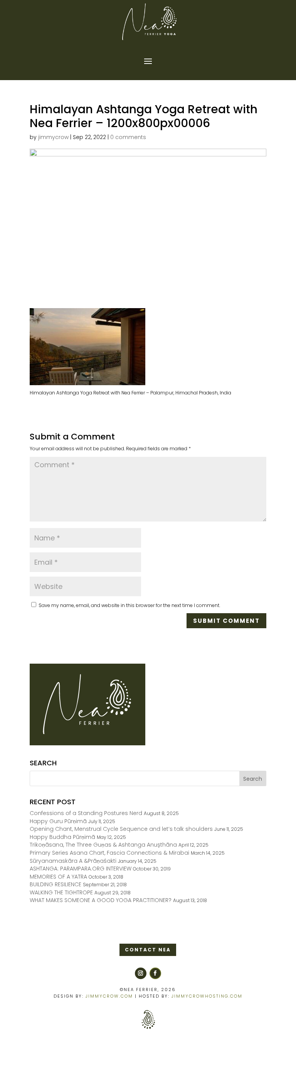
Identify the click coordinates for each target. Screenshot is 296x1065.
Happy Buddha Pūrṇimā (62, 837)
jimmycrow (53, 137)
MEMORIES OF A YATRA (58, 877)
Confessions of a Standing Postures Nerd (86, 813)
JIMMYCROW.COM (109, 996)
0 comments (128, 137)
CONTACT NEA (148, 949)
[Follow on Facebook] (155, 973)
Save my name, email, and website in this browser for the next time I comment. (129, 605)
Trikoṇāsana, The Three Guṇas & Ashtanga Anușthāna (103, 845)
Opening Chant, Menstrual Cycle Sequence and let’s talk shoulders (121, 829)
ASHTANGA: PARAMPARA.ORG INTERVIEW (80, 868)
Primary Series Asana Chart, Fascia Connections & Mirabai (109, 853)
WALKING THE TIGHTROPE (61, 892)
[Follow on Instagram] (140, 973)
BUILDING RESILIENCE (55, 884)
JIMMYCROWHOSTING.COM (207, 996)
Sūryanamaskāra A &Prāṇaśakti (73, 861)
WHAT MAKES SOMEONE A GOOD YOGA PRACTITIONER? (101, 900)
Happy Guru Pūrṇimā (58, 821)
